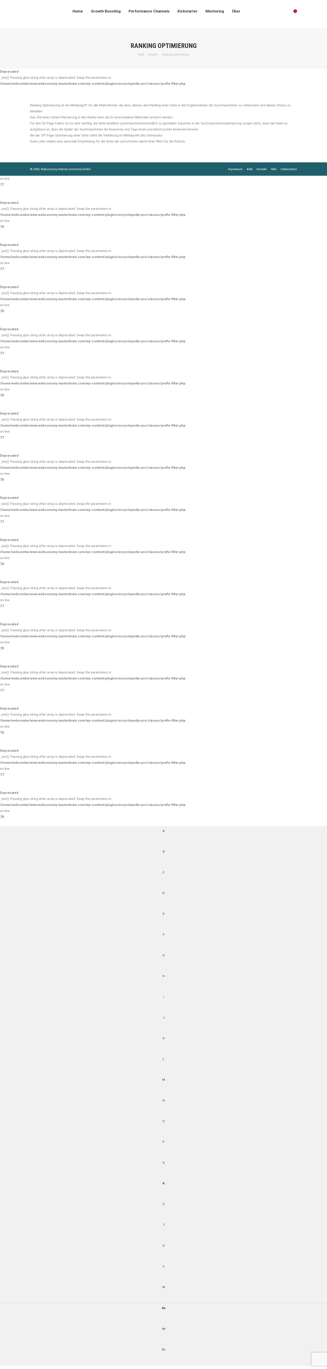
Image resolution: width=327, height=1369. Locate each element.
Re (163, 1328)
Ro (163, 1349)
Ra (163, 1308)
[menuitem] (78, 11)
